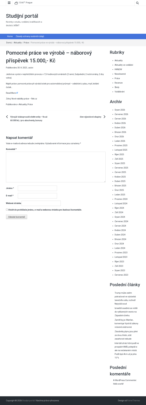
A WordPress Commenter (124, 380)
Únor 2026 (119, 136)
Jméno (10, 188)
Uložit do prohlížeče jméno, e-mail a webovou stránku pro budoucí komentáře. (45, 210)
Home (10, 36)
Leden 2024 (120, 248)
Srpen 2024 (120, 217)
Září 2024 (119, 212)
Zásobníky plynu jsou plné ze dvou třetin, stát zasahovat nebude (126, 335)
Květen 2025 (120, 177)
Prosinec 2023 (121, 252)
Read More (11, 93)
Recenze (119, 83)
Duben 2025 (120, 181)
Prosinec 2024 (121, 199)
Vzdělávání (119, 92)
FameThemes (133, 400)
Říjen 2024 (119, 208)
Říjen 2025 (119, 154)
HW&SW (118, 69)
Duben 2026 (120, 127)
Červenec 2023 (121, 275)
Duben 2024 (120, 235)
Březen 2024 (120, 239)
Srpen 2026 (120, 110)
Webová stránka (13, 203)
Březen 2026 (120, 132)
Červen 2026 (120, 119)
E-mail (10, 195)
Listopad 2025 (121, 150)
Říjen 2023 (119, 261)
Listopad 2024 (121, 203)
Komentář (11, 149)
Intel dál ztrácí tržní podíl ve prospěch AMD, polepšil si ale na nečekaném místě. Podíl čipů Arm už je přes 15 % (127, 350)
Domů (9, 42)
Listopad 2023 (121, 257)
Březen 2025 (120, 185)
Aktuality (18, 42)
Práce (26, 42)
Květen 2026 (120, 123)
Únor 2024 (119, 244)
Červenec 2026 (121, 114)
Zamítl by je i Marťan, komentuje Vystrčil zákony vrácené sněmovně (126, 323)
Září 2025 (119, 159)
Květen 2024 (120, 230)
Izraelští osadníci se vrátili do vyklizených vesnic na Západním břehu (126, 311)
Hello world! (118, 384)
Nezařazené (120, 74)
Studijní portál (22, 16)
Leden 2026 (120, 141)
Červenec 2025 (121, 168)
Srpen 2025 (120, 163)
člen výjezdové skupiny (90, 117)
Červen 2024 (120, 226)
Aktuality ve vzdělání (124, 65)
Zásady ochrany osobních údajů (30, 36)
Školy (117, 87)
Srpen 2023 (120, 270)
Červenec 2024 (121, 221)
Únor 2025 (119, 190)
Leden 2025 (120, 194)
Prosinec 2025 (121, 145)
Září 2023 (119, 266)
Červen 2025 (120, 172)
